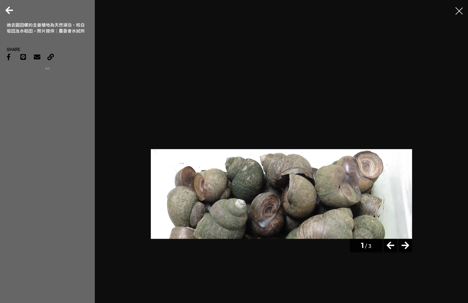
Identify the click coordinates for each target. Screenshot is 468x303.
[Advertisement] (47, 104)
